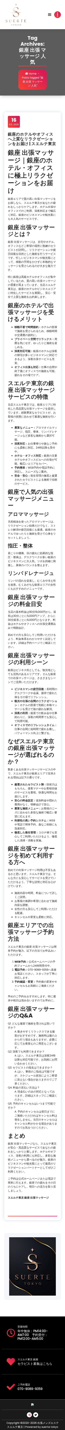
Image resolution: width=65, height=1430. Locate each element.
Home (32, 74)
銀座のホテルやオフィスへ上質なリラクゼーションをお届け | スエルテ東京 (32, 139)
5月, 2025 (14, 121)
